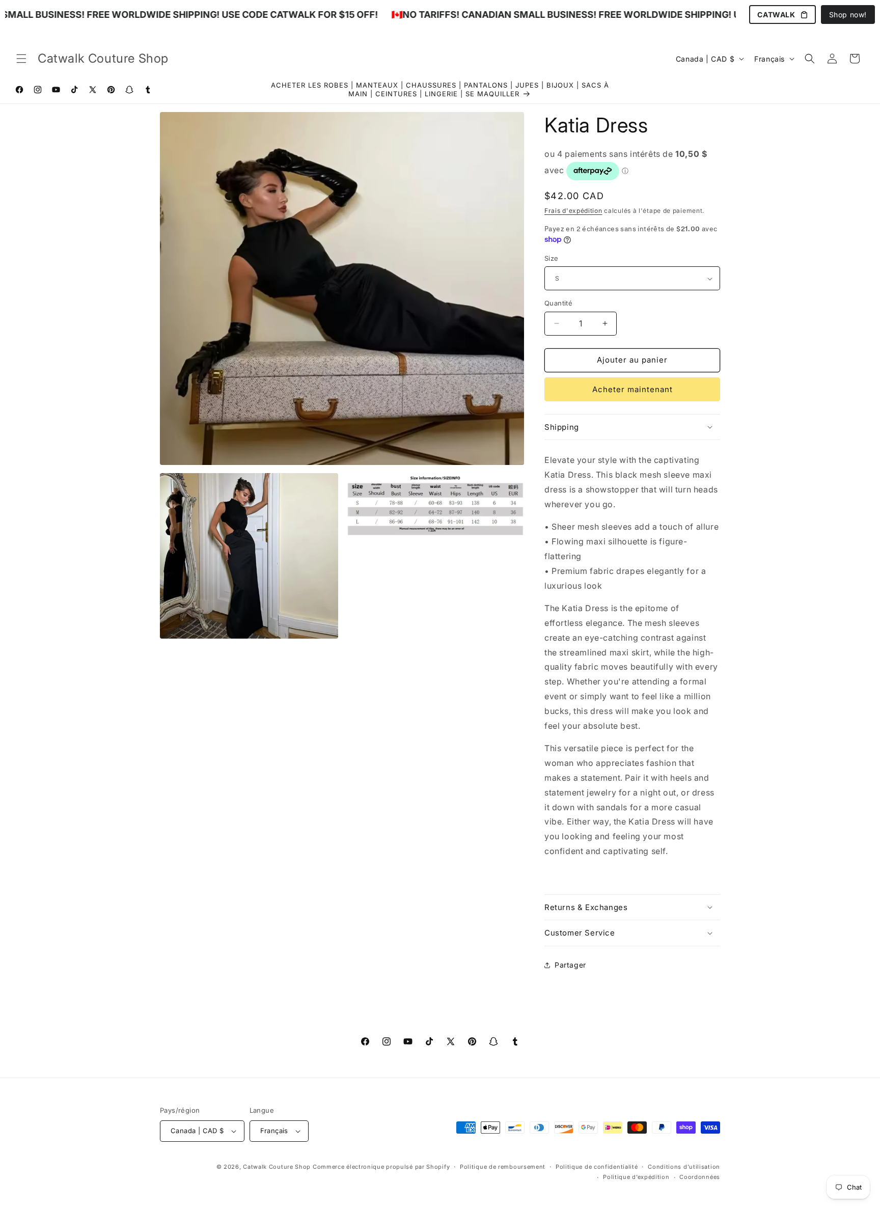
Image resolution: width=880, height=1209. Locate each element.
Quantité (558, 303)
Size (551, 258)
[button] (21, 58)
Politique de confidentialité (597, 1166)
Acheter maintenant (632, 389)
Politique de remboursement (502, 1166)
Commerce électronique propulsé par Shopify (381, 1166)
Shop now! (848, 14)
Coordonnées (699, 1176)
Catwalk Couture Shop (277, 1166)
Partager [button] (570, 964)
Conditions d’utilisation (684, 1166)
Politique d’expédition (636, 1176)
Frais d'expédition (573, 210)
